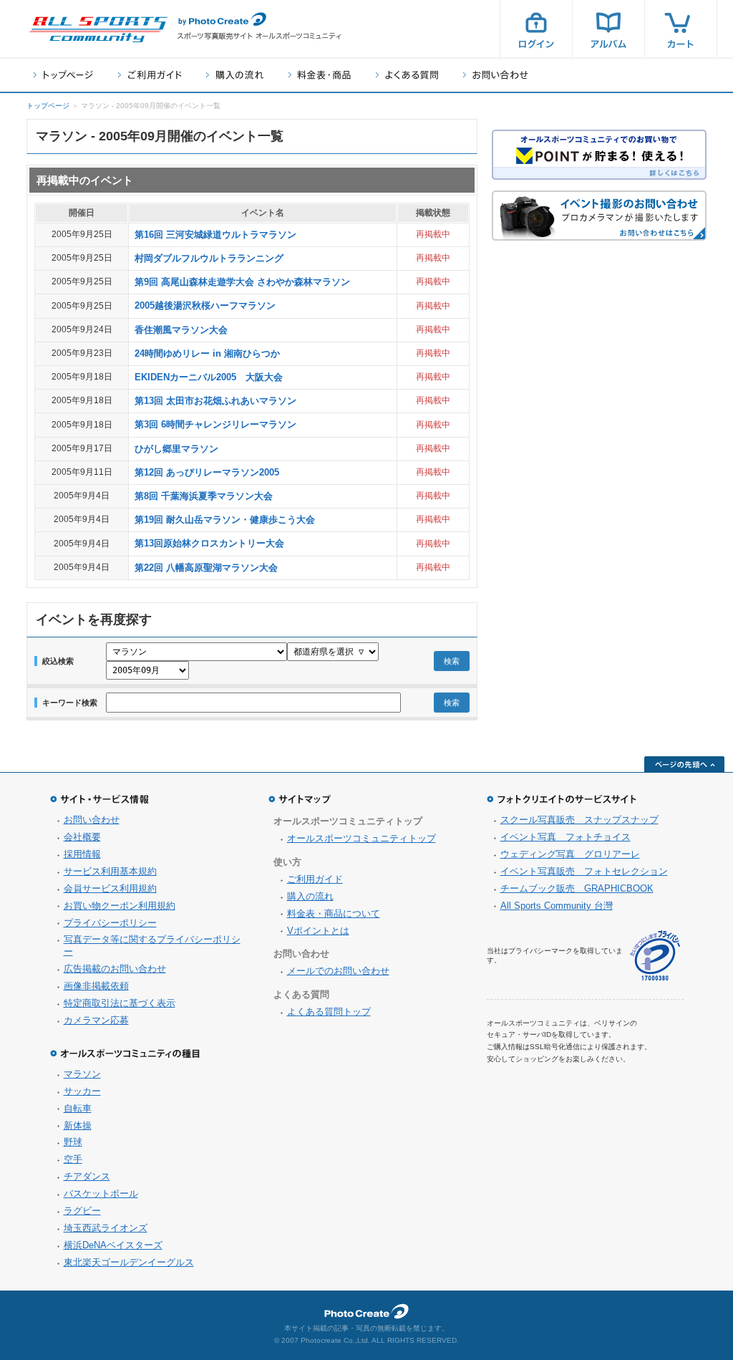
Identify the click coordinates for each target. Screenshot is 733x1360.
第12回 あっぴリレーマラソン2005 (207, 472)
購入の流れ (235, 75)
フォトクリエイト (366, 1311)
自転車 (78, 1108)
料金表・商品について (333, 913)
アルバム (608, 28)
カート (681, 28)
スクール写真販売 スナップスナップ (579, 819)
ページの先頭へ (684, 764)
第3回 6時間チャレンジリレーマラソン (215, 424)
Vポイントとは (318, 930)
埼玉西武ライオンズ (105, 1227)
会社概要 (82, 836)
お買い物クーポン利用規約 (119, 905)
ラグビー (82, 1210)
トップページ (63, 75)
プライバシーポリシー (110, 922)
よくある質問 (407, 75)
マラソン (82, 1074)
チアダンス (87, 1176)
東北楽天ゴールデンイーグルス (129, 1262)
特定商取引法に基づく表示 (119, 1003)
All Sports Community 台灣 (556, 905)
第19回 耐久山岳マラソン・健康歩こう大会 (225, 519)
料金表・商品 (319, 75)
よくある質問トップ (329, 1011)
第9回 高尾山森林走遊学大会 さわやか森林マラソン (242, 281)
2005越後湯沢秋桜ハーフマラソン (205, 305)
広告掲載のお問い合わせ (115, 968)
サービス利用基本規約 (110, 871)
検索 (452, 661)
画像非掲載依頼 (96, 985)
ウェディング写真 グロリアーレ (570, 854)
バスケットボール (101, 1193)
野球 (73, 1142)
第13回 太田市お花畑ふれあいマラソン (215, 400)
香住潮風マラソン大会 (181, 329)
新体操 (78, 1125)
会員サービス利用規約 (110, 888)
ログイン (536, 28)
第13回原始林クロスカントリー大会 (209, 543)
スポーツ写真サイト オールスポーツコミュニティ (98, 29)
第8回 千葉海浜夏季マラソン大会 (204, 496)
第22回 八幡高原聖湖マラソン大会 (206, 567)
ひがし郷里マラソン (176, 448)
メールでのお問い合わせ (338, 970)
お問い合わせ (496, 75)
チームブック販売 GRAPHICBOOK (577, 888)
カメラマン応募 (96, 1020)
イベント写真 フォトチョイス (565, 836)
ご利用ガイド (150, 75)
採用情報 (82, 854)
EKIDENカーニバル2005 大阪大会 (209, 377)
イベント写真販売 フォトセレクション (584, 871)
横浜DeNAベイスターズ (113, 1245)
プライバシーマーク (655, 955)
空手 (73, 1159)
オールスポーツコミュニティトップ (361, 838)
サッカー (82, 1091)
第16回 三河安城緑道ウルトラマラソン (215, 234)
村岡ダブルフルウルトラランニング (209, 258)
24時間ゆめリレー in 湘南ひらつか (207, 353)
